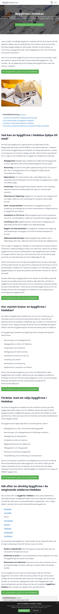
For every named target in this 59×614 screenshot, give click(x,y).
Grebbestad (8, 532)
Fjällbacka (7, 528)
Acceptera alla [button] (24, 610)
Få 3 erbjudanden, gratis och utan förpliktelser (29, 25)
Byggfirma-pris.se (10, 2)
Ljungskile (7, 513)
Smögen (7, 524)
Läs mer (45, 607)
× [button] (57, 603)
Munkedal (7, 509)
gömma (23, 114)
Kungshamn (8, 521)
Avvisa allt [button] (36, 610)
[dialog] (29, 607)
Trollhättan (8, 536)
